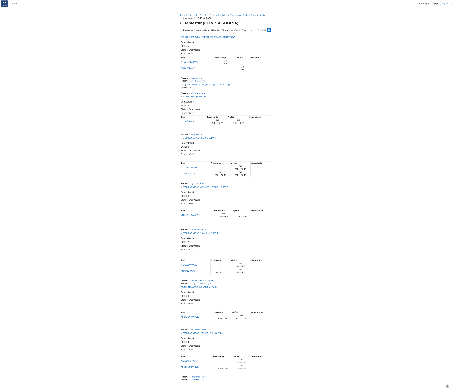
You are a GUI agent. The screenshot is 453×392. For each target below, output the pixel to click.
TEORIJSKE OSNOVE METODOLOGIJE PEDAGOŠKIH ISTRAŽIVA (208, 37)
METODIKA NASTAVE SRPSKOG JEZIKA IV (198, 138)
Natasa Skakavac (198, 379)
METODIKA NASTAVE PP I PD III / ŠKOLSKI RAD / (202, 333)
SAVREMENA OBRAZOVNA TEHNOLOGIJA (199, 287)
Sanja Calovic (196, 78)
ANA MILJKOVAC (188, 271)
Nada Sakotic (196, 134)
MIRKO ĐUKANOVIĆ (190, 317)
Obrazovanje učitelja (239, 15)
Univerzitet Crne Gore (199, 15)
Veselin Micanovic (198, 229)
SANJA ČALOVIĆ (188, 68)
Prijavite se (447, 3)
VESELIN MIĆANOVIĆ (190, 215)
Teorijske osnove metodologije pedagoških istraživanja (205, 84)
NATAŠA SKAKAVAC (189, 167)
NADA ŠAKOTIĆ (188, 121)
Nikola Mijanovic (198, 81)
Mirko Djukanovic (198, 329)
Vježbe (240, 57)
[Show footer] (447, 386)
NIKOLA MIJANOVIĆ (189, 62)
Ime (183, 57)
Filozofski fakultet (219, 15)
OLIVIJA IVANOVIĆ (189, 265)
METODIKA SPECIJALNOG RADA (195, 96)
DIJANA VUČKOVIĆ (189, 173)
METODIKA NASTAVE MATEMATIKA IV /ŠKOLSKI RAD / (204, 187)
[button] (429, 3)
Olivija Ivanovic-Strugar (201, 283)
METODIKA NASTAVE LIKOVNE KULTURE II (199, 233)
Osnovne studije (258, 15)
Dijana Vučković (198, 183)
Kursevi (183, 15)
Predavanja (220, 57)
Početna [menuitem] (15, 3)
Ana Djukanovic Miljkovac (202, 280)
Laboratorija (255, 57)
